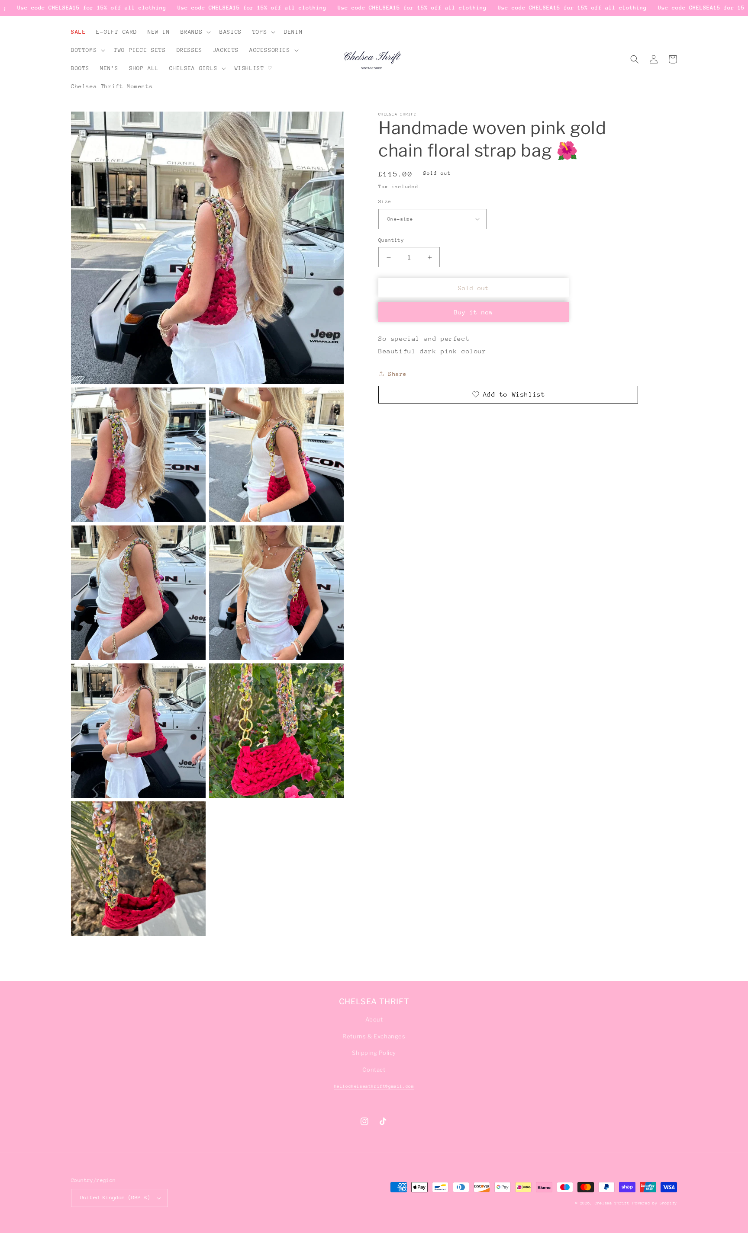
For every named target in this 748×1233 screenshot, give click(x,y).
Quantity (391, 240)
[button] (195, 32)
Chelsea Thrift (612, 1203)
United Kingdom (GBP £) (115, 1198)
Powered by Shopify (654, 1203)
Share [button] (397, 374)
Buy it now (473, 312)
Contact (373, 1069)
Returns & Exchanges (373, 1036)
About (374, 1019)
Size (384, 202)
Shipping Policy (374, 1052)
